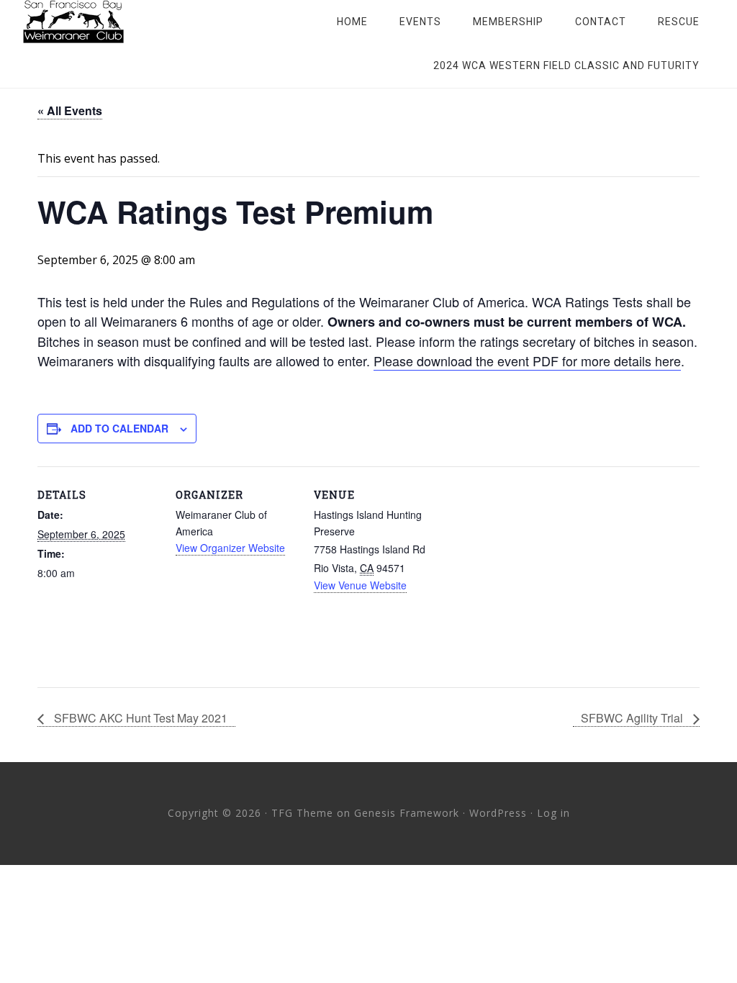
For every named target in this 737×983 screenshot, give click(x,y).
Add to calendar (119, 428)
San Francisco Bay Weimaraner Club (138, 21)
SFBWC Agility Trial (633, 718)
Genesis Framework (406, 813)
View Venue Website (360, 585)
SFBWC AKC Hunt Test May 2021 (139, 718)
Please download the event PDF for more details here (527, 360)
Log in (553, 813)
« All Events (69, 110)
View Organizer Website (230, 547)
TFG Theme (302, 813)
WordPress (498, 813)
